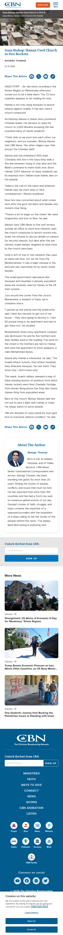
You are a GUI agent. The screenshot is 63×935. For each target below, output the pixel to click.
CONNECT (31, 790)
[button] (54, 5)
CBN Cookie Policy (39, 906)
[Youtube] (17, 880)
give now (43, 5)
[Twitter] (38, 76)
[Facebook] (31, 76)
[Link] (52, 76)
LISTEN (32, 813)
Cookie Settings (31, 912)
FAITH (31, 779)
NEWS (31, 796)
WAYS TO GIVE (31, 785)
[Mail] (45, 76)
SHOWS (31, 802)
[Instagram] (36, 880)
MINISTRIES (31, 773)
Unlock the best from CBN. (22, 544)
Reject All (31, 921)
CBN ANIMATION (31, 808)
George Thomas (15, 60)
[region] (31, 913)
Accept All (31, 929)
